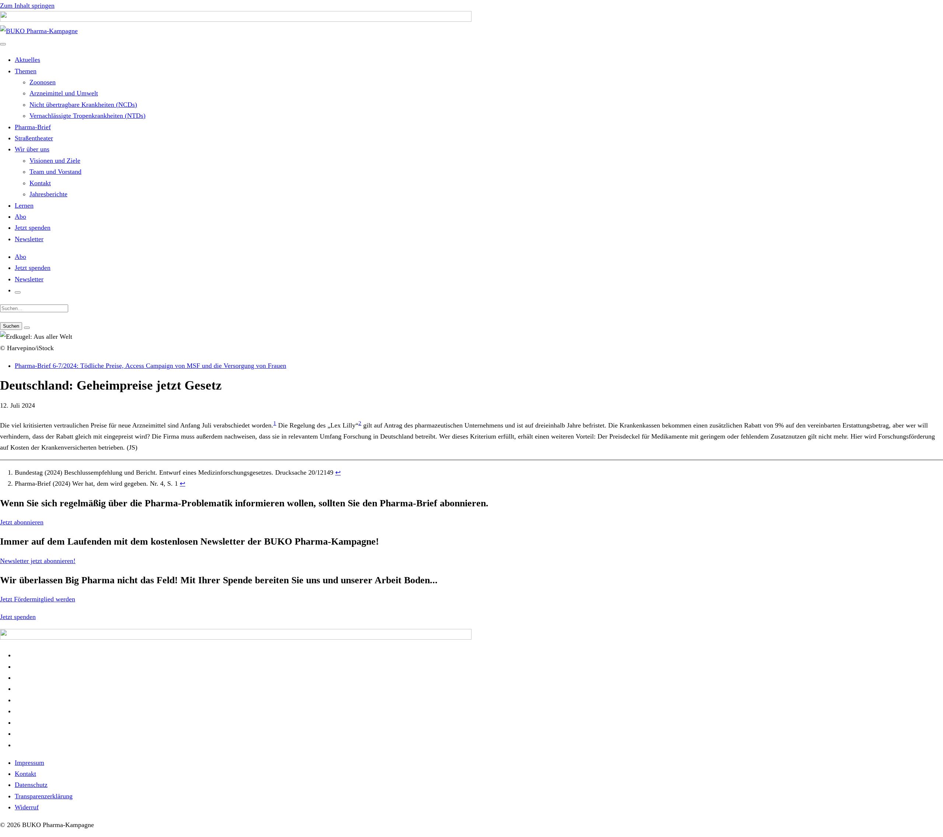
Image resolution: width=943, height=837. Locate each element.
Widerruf (27, 807)
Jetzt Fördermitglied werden (37, 599)
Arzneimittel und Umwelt (63, 93)
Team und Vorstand (55, 171)
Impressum (29, 762)
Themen (25, 71)
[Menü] (3, 44)
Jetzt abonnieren (21, 522)
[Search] (27, 328)
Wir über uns (32, 149)
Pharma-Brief (33, 127)
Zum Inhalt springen (27, 5)
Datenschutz (31, 784)
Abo (20, 216)
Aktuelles (27, 59)
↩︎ (338, 472)
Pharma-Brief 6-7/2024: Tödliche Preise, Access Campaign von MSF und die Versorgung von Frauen (150, 365)
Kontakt (40, 183)
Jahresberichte (48, 194)
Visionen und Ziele (54, 160)
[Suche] (18, 292)
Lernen (24, 205)
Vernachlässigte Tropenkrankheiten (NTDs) (87, 115)
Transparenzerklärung (44, 796)
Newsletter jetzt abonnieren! (38, 561)
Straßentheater (34, 138)
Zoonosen (42, 82)
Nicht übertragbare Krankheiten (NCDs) (83, 104)
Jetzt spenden (32, 227)
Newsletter (29, 239)
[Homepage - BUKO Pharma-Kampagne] (39, 31)
